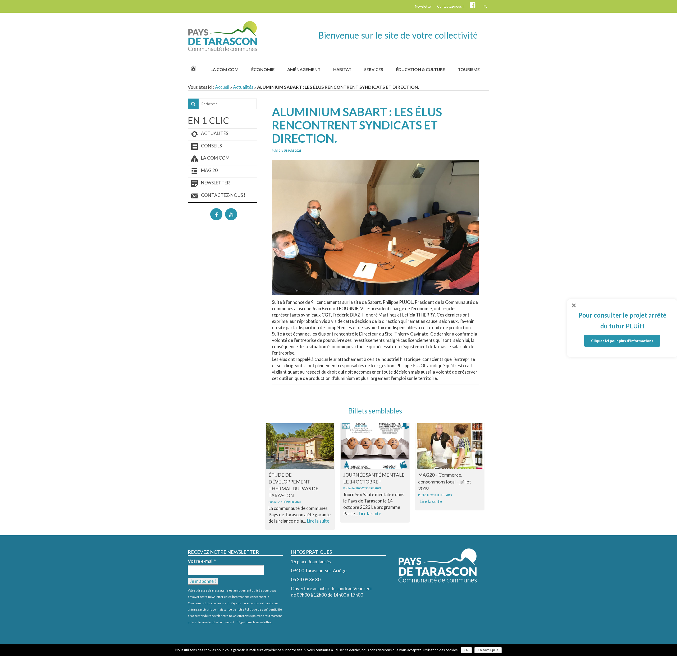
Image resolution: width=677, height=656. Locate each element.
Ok (466, 650)
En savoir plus (488, 650)
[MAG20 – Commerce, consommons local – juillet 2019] (449, 446)
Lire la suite (318, 521)
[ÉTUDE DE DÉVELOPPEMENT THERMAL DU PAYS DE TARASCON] (300, 446)
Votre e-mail (202, 561)
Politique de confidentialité (263, 609)
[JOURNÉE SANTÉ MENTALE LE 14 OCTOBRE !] (375, 446)
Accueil (222, 87)
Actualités (243, 87)
